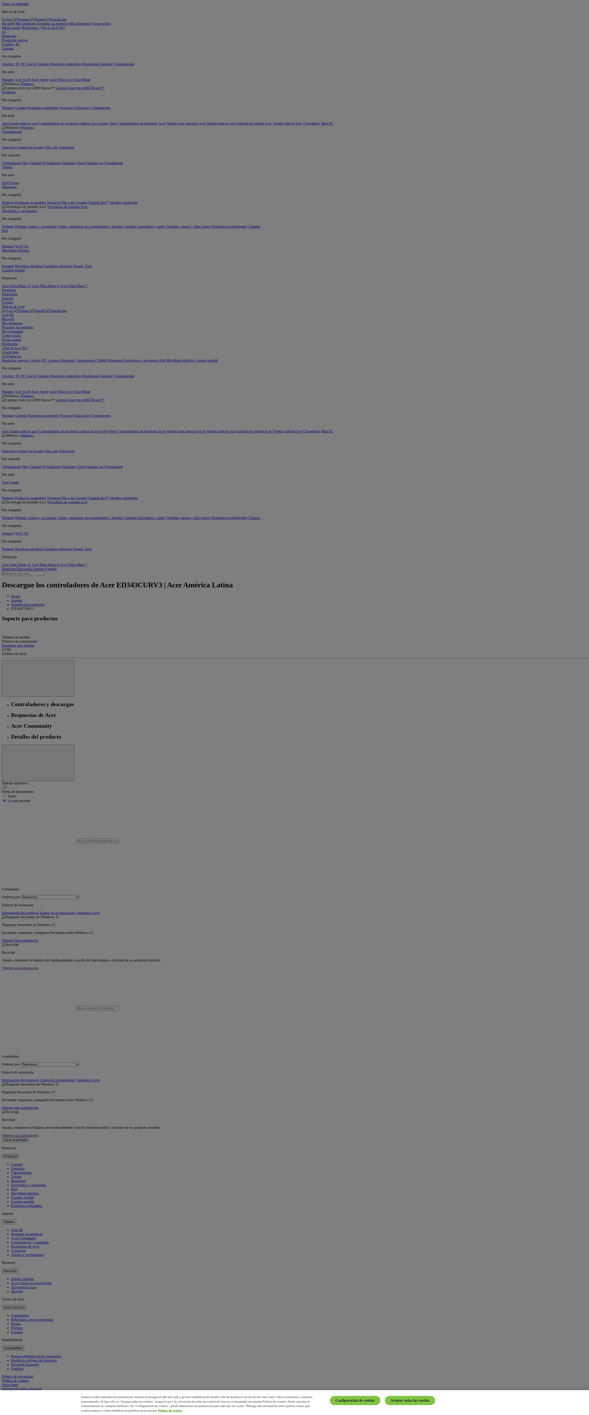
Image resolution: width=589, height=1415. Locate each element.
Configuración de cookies (355, 1400)
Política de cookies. (170, 1410)
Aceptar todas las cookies (410, 1400)
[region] (294, 1402)
